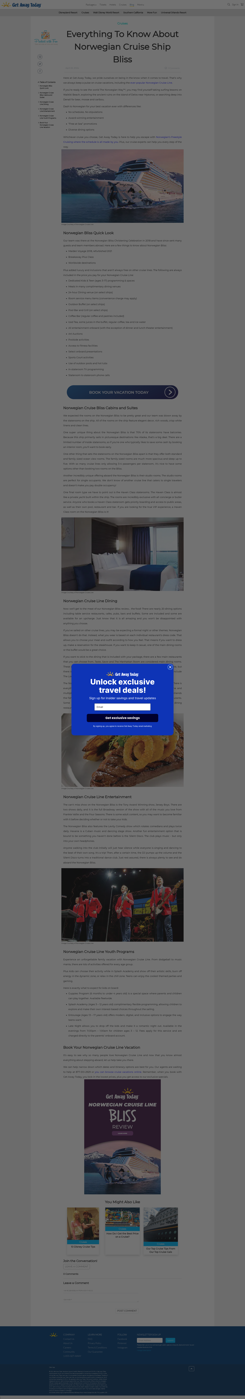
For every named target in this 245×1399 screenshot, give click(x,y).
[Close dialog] (170, 667)
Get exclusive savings (122, 718)
